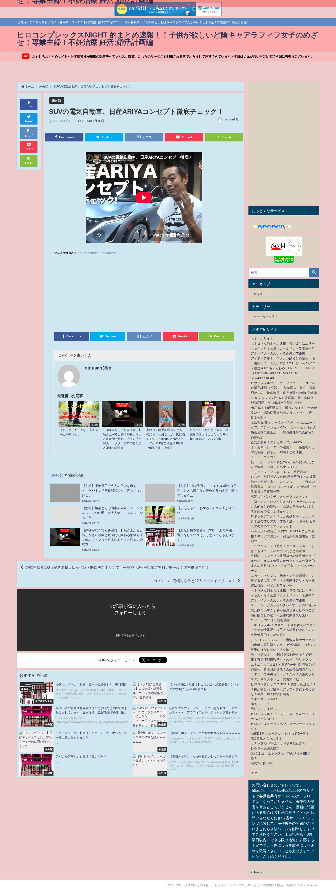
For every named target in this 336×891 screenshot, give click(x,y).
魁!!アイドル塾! (262, 763)
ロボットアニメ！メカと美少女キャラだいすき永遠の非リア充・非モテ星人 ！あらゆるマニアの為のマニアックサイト (283, 521)
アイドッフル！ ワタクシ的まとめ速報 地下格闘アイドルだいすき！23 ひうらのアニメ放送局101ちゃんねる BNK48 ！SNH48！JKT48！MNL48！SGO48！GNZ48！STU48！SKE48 (283, 368)
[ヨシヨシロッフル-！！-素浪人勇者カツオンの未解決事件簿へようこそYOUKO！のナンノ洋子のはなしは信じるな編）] (284, 644)
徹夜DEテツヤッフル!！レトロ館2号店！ (280, 733)
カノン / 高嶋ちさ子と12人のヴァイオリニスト (194, 580)
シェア (29, 107)
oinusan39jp (231, 119)
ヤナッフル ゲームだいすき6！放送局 (278, 743)
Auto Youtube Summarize (95, 253)
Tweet (29, 121)
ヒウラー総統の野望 (265, 748)
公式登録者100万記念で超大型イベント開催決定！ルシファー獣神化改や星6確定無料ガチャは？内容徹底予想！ (117, 567)
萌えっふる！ (260, 703)
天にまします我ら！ (265, 708)
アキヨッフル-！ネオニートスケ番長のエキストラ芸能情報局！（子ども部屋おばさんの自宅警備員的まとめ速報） (283, 629)
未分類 (56, 100)
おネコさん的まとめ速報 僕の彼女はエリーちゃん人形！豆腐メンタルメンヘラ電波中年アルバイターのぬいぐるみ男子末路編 (283, 348)
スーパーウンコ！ (263, 457)
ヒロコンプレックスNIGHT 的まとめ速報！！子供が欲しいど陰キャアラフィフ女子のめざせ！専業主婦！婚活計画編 (283, 689)
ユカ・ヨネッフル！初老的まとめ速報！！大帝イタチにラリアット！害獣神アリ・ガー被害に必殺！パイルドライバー (283, 580)
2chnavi (256, 872)
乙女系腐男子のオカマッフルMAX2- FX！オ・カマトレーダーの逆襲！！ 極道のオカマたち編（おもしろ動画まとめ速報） (283, 447)
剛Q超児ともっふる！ (266, 738)
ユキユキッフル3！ (264, 699)
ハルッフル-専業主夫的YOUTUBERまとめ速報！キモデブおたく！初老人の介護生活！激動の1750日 (283, 536)
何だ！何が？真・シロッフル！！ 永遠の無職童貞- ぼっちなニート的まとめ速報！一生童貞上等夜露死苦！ (283, 486)
